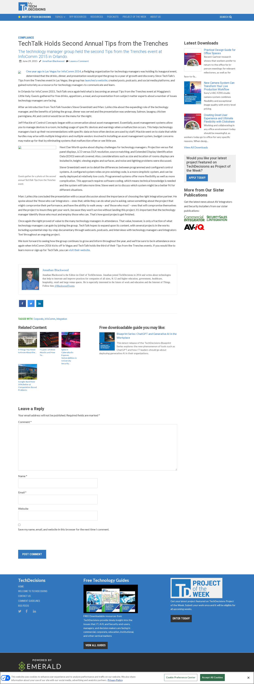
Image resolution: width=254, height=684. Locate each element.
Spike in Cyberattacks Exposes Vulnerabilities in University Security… (69, 356)
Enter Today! (181, 618)
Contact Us (24, 596)
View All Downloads (196, 147)
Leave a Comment (79, 61)
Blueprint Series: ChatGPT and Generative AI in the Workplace (147, 335)
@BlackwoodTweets (64, 286)
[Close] (248, 677)
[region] (127, 678)
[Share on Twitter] (31, 306)
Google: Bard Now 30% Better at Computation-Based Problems (27, 385)
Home (21, 586)
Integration (62, 319)
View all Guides (96, 645)
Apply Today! (197, 177)
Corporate (39, 319)
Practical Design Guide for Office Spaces (220, 51)
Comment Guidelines (29, 601)
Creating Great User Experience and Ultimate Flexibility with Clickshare (219, 118)
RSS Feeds (23, 605)
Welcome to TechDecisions (32, 591)
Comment (25, 421)
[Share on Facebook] (22, 306)
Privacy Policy (115, 680)
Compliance (26, 37)
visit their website (79, 250)
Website (23, 508)
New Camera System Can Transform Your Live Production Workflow (219, 86)
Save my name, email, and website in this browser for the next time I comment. (63, 529)
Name (22, 476)
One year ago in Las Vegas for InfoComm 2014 (53, 71)
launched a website (96, 80)
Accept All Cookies (212, 677)
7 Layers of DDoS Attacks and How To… (47, 352)
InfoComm (50, 319)
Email (22, 492)
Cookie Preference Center (180, 677)
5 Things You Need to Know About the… (27, 351)
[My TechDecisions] (32, 9)
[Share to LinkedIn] (39, 306)
